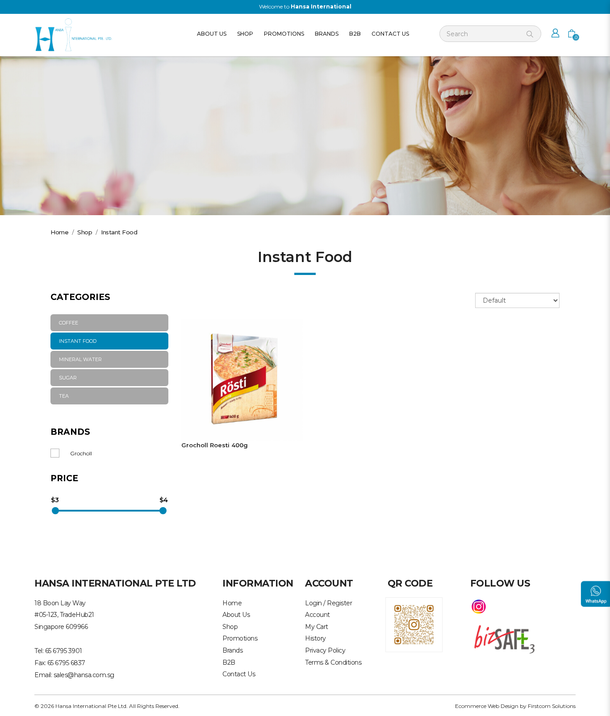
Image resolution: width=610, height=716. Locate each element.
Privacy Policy (325, 650)
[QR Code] (414, 623)
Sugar (68, 378)
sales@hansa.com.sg (84, 675)
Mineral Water (80, 359)
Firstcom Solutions (552, 706)
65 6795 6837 (66, 663)
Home (59, 232)
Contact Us (238, 674)
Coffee (68, 323)
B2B (228, 662)
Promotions (239, 638)
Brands (232, 650)
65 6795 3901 (63, 651)
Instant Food (119, 232)
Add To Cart (242, 379)
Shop (84, 232)
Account (317, 615)
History (315, 638)
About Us (236, 615)
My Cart (316, 627)
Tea (64, 396)
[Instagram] (478, 606)
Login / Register (328, 603)
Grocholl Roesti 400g (214, 445)
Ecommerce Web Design (486, 706)
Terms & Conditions (333, 662)
